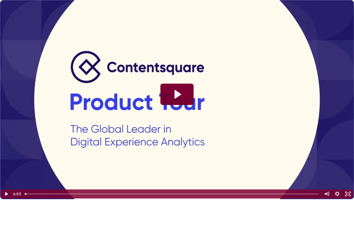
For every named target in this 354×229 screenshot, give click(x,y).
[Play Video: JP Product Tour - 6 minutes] (177, 94)
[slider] (172, 193)
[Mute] (326, 193)
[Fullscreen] (348, 193)
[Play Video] (6, 193)
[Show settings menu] (337, 193)
